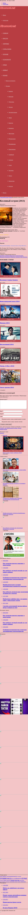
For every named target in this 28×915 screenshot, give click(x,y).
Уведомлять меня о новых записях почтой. (12, 421)
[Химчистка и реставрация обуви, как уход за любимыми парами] (14, 777)
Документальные (13, 112)
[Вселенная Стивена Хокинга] (10, 277)
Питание (5, 54)
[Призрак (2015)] (10, 320)
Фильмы (8, 86)
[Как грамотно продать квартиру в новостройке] (11, 468)
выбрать (4, 876)
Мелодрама (11, 133)
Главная (2, 197)
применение (7, 881)
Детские (11, 107)
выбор (1, 876)
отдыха (1, 880)
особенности (17, 878)
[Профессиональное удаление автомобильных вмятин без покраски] (11, 511)
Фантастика (11, 181)
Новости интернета (10, 80)
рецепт (16, 881)
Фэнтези (11, 186)
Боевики (11, 91)
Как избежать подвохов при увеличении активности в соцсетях (13, 528)
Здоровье (6, 43)
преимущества (14, 880)
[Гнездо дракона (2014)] (10, 384)
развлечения (12, 881)
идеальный (19, 876)
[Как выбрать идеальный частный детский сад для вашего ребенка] (14, 825)
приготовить (22, 880)
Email (2, 413)
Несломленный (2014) (7, 344)
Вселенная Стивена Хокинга (9, 280)
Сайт (1, 416)
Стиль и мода (7, 49)
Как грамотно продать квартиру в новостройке (14, 469)
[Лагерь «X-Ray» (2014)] (10, 363)
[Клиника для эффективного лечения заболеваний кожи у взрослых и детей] (14, 873)
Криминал (11, 128)
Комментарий (4, 399)
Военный (11, 96)
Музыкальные (12, 138)
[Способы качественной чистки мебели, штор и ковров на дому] (14, 746)
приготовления (2, 881)
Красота (5, 38)
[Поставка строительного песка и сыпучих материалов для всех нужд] (14, 761)
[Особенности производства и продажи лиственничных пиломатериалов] (11, 497)
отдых (24, 878)
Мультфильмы (12, 144)
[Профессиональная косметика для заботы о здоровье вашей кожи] (14, 809)
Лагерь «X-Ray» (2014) (7, 366)
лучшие (3, 878)
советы (19, 881)
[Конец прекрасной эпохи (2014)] (10, 298)
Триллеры (11, 170)
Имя (1, 411)
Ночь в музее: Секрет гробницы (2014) (12, 452)
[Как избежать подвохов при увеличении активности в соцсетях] (11, 526)
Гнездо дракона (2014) (7, 387)
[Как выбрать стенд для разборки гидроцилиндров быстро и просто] (14, 841)
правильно (8, 880)
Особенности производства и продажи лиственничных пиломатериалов (12, 499)
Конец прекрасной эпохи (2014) (10, 301)
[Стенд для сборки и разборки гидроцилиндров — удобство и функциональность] (14, 857)
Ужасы (10, 175)
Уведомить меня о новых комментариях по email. (14, 419)
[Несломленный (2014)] (10, 341)
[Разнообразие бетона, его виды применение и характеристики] (14, 793)
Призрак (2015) (5, 323)
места (9, 878)
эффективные (23, 881)
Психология (7, 59)
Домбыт (5, 70)
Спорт (10, 165)
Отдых (5, 65)
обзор (13, 878)
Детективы (11, 101)
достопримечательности (12, 876)
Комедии (11, 123)
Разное (5, 75)
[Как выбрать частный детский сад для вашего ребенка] (11, 482)
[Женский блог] (7, 8)
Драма (10, 117)
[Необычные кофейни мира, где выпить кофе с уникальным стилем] (14, 730)
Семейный (11, 154)
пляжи (4, 880)
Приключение (12, 149)
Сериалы (11, 160)
